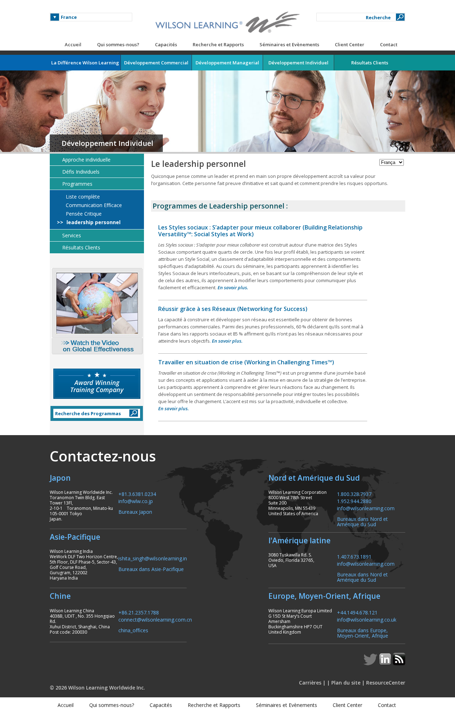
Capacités (166, 44)
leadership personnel (93, 222)
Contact (388, 44)
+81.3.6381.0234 (137, 494)
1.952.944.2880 (354, 501)
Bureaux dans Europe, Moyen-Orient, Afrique (362, 632)
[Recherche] (400, 17)
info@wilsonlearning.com (366, 508)
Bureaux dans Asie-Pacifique (151, 569)
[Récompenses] (97, 384)
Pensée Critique (83, 214)
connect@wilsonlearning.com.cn (155, 619)
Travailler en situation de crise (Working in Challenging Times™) (246, 362)
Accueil (73, 44)
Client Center (349, 44)
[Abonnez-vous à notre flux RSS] (399, 663)
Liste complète (82, 197)
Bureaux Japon (135, 511)
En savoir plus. (233, 287)
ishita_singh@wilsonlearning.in (152, 558)
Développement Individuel (107, 143)
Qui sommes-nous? (118, 44)
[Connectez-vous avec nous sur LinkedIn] (386, 663)
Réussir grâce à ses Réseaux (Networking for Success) (232, 309)
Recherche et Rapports (218, 44)
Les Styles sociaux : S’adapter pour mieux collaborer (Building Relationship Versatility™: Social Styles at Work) (260, 230)
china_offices (133, 630)
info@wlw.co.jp (135, 501)
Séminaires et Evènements (289, 44)
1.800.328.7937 (354, 494)
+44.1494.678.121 (357, 612)
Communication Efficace (93, 205)
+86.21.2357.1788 (138, 612)
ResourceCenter (385, 682)
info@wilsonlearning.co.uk (366, 619)
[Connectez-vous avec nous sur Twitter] (371, 663)
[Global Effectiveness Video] (97, 311)
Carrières (310, 682)
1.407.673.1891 (354, 556)
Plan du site (345, 682)
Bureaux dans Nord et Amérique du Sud (362, 521)
